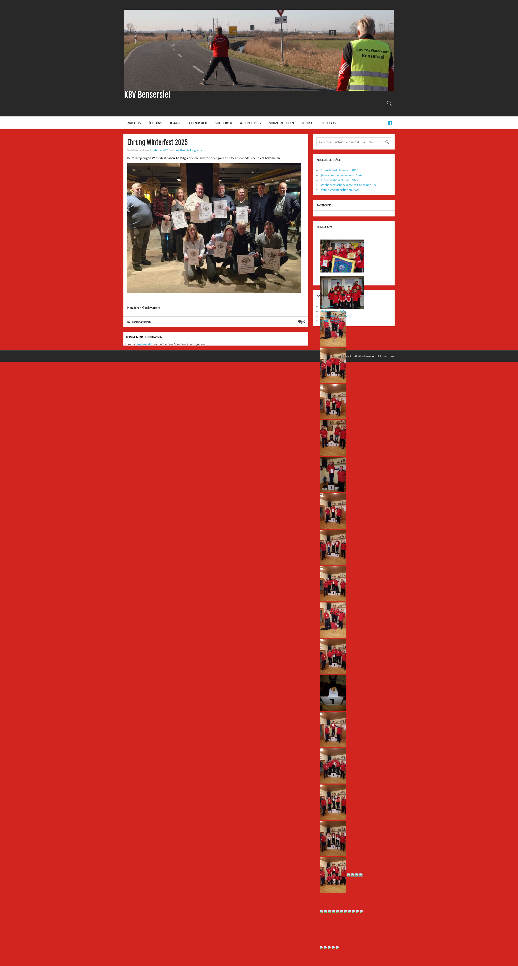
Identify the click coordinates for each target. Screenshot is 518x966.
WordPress (364, 356)
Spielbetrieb (223, 123)
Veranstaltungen (281, 123)
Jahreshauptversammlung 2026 (341, 175)
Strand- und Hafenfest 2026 (339, 170)
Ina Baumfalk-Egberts (188, 150)
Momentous (386, 356)
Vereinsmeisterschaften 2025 (340, 190)
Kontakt (308, 123)
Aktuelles (134, 123)
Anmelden (328, 306)
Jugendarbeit (198, 123)
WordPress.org (330, 321)
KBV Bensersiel (147, 95)
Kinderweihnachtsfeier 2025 (339, 180)
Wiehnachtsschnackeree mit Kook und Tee (349, 185)
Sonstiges (329, 123)
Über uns (155, 123)
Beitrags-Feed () (334, 311)
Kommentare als (334, 316)
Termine (175, 123)
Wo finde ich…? (250, 123)
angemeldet (144, 344)
